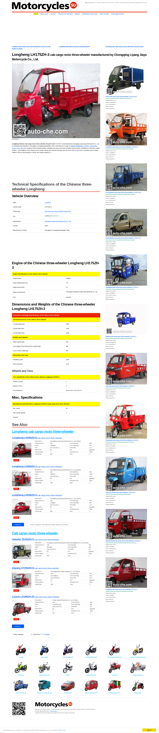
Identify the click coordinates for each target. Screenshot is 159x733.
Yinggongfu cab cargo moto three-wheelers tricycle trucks (120, 442)
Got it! (149, 730)
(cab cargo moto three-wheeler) (37, 438)
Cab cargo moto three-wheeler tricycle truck (58, 211)
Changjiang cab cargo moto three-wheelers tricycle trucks (120, 289)
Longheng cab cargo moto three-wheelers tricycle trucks (119, 591)
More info (62, 730)
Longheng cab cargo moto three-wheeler (43, 431)
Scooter (53, 14)
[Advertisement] (67, 30)
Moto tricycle (104, 14)
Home (36, 14)
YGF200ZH (122, 440)
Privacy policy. (53, 711)
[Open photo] (56, 100)
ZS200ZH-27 (122, 147)
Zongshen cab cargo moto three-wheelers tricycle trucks (119, 148)
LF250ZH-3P (120, 492)
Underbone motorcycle (90, 14)
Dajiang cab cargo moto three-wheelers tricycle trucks (119, 338)
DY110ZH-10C (121, 96)
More (16, 460)
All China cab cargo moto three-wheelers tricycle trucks (125, 46)
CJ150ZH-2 (122, 287)
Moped (77, 14)
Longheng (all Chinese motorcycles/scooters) (74, 46)
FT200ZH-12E (123, 192)
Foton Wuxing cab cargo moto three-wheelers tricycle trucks (120, 194)
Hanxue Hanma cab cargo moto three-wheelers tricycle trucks (121, 542)
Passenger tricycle (117, 14)
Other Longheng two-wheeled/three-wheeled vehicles (49, 524)
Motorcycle (44, 14)
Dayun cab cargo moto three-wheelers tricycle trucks (118, 98)
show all (18, 524)
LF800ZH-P (120, 386)
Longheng (48, 202)
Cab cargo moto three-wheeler (35, 533)
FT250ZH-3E (123, 238)
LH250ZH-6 (122, 589)
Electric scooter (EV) (65, 14)
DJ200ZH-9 (121, 336)
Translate (47, 634)
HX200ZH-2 (123, 540)
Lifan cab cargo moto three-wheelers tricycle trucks (118, 387)
